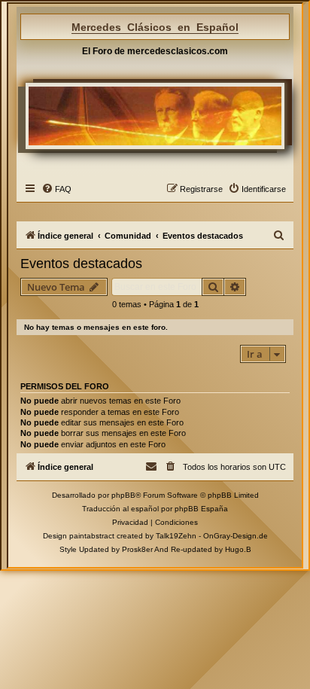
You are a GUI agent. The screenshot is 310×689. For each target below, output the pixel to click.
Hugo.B (238, 549)
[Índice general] (155, 116)
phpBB (123, 495)
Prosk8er (137, 549)
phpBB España (201, 509)
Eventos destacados (81, 263)
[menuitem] (56, 189)
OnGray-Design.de (235, 536)
